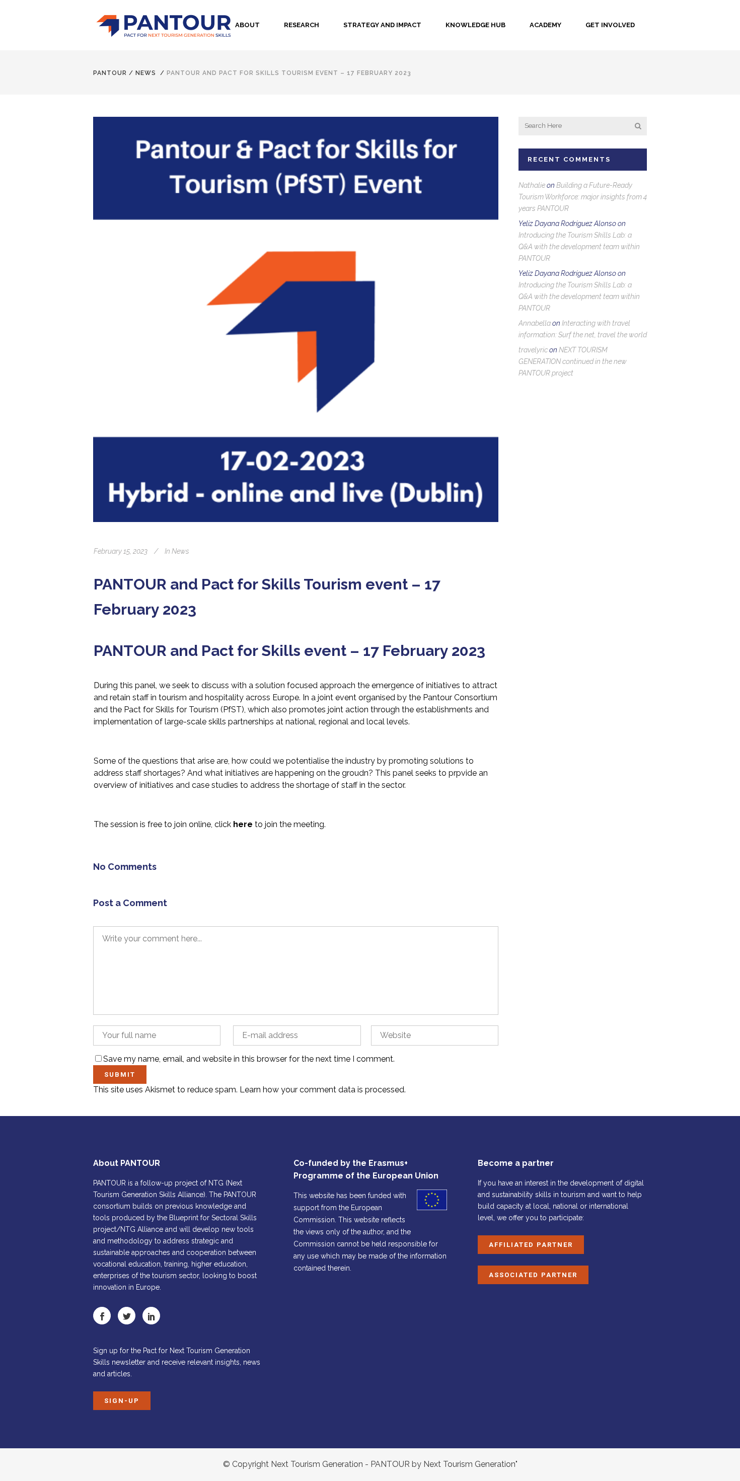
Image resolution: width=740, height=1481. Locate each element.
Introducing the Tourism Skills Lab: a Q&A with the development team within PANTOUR (579, 246)
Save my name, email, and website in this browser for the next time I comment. (249, 1059)
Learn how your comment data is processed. (323, 1089)
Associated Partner (533, 1275)
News (145, 73)
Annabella (535, 323)
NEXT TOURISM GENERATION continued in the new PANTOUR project (573, 361)
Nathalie (532, 185)
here (243, 824)
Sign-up (121, 1400)
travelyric (533, 350)
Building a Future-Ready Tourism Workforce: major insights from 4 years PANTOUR (583, 196)
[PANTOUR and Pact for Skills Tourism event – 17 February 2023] (295, 319)
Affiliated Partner (531, 1244)
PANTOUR (110, 73)
